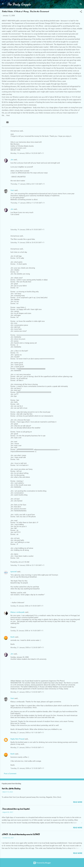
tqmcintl (13, 572)
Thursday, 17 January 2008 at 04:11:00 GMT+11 (27, 184)
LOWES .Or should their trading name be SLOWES (21, 834)
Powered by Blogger (43, 863)
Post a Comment (10, 774)
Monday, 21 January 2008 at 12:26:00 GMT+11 (27, 647)
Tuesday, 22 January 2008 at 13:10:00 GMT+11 (27, 768)
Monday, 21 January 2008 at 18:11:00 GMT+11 (27, 733)
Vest (12, 190)
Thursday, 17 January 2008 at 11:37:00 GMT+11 (27, 203)
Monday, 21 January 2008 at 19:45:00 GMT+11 (27, 747)
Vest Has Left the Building (11, 788)
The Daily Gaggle (19, 4)
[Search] (81, 4)
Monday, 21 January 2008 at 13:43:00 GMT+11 (27, 692)
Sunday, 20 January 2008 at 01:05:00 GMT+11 (26, 606)
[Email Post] (7, 123)
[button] (81, 12)
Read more (77, 802)
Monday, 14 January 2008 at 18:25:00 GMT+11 (27, 153)
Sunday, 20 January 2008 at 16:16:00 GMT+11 (26, 631)
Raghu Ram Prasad (17, 739)
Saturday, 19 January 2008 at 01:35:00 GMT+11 (27, 230)
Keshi (12, 637)
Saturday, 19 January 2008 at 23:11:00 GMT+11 (27, 565)
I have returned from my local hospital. (16, 808)
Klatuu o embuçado (17, 612)
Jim (11, 160)
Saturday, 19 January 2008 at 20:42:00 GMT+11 (27, 243)
